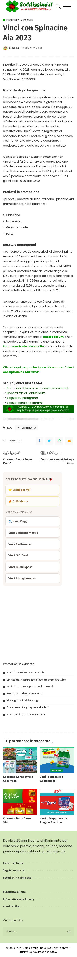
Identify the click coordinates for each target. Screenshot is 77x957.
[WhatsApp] (59, 441)
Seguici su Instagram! (22, 398)
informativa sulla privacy (51, 650)
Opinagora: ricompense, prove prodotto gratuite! (36, 679)
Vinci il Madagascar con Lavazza (26, 714)
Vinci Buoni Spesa (20, 567)
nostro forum (53, 337)
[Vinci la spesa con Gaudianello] (57, 760)
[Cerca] (58, 6)
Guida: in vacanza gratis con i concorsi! (30, 686)
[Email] (69, 441)
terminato (28, 428)
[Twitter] (49, 441)
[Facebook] (39, 441)
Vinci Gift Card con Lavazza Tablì (26, 672)
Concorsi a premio (19, 20)
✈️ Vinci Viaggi (18, 521)
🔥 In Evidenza (18, 501)
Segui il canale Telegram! (25, 403)
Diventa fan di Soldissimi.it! (26, 393)
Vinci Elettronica (19, 544)
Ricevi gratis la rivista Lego (23, 700)
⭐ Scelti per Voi (19, 490)
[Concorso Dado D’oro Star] (20, 801)
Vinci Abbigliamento (22, 578)
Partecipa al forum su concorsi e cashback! (38, 388)
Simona (14, 48)
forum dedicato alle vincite (23, 346)
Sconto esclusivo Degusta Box (25, 693)
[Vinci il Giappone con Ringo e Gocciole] (57, 801)
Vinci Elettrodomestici (23, 533)
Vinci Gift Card (18, 555)
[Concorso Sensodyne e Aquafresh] (20, 760)
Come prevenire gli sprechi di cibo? (28, 707)
